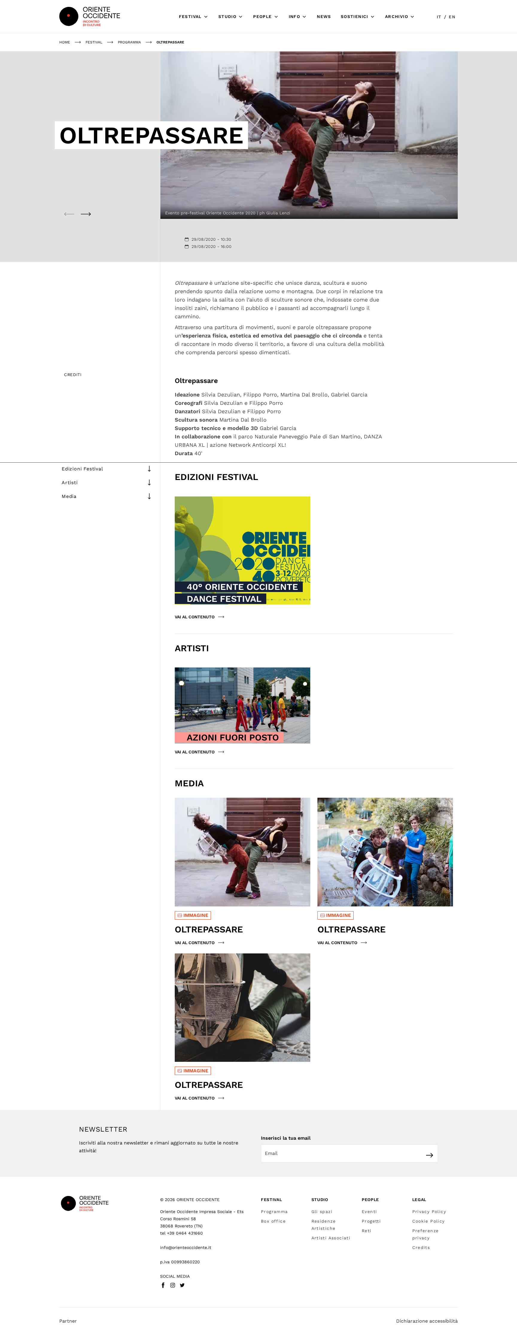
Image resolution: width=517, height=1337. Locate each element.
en (452, 16)
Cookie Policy (428, 1221)
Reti (367, 1230)
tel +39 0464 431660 (181, 1233)
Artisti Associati (331, 1237)
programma (129, 42)
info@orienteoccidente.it (185, 1247)
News (324, 16)
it (439, 16)
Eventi (369, 1211)
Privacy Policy (429, 1211)
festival (94, 42)
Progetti (371, 1221)
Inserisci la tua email (286, 1138)
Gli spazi (322, 1211)
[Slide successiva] (85, 214)
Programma (274, 1211)
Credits (421, 1247)
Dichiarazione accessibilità (427, 1321)
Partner (68, 1321)
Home (64, 42)
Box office (273, 1221)
